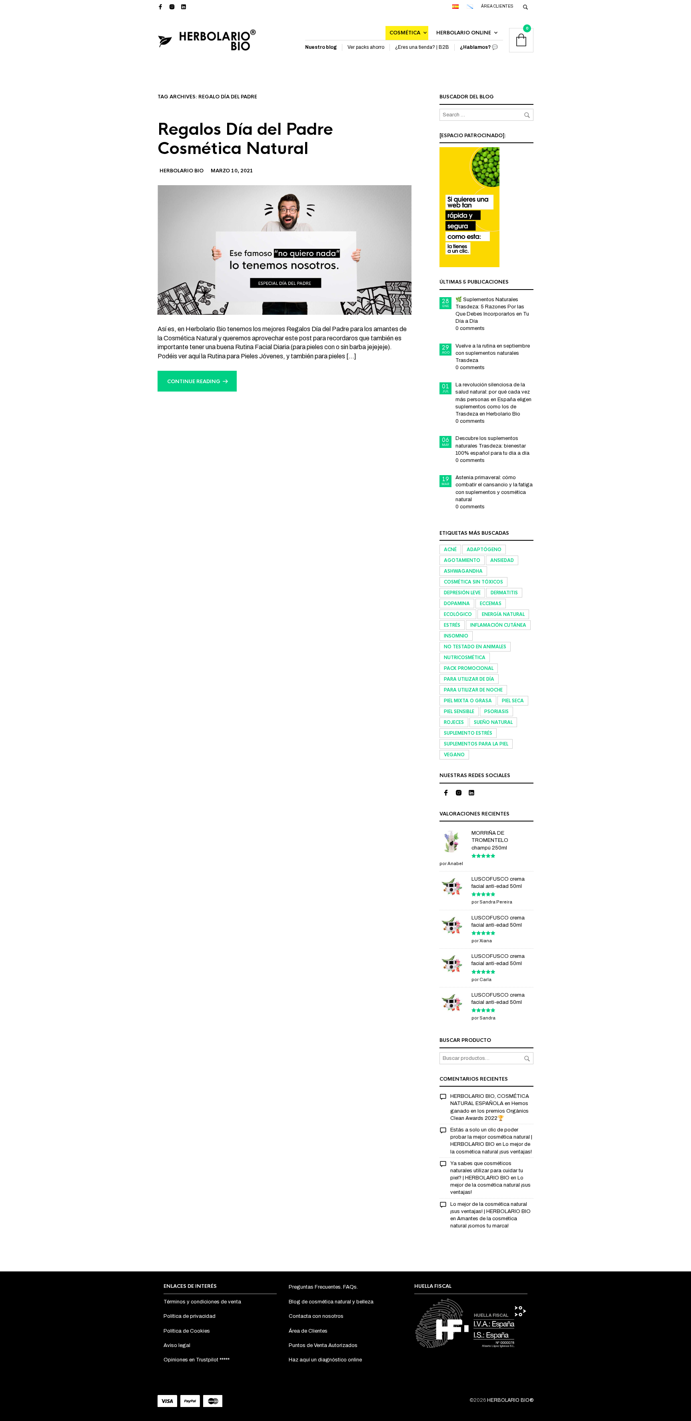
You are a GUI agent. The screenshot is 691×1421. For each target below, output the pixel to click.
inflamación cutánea (498, 625)
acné (450, 549)
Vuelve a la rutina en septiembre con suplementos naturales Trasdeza (492, 353)
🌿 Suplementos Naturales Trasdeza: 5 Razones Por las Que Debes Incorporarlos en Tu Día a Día (492, 310)
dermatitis (504, 593)
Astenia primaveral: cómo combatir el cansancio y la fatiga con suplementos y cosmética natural (494, 488)
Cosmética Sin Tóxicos (473, 582)
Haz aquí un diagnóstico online (325, 1360)
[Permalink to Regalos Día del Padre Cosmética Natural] (284, 249)
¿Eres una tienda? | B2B (422, 47)
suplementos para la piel (476, 744)
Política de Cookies (187, 1331)
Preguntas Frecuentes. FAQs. (323, 1287)
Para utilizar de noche (473, 690)
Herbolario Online (463, 33)
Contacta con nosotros (316, 1316)
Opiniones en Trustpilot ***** (197, 1360)
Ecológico (458, 614)
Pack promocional (468, 668)
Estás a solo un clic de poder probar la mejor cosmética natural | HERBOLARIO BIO (491, 1137)
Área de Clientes (308, 1331)
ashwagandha (463, 571)
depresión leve (462, 593)
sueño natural (493, 722)
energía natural (503, 614)
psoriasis (496, 711)
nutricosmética (464, 657)
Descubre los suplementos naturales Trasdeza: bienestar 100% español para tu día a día (492, 446)
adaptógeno (484, 549)
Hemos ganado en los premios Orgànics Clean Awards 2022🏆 (489, 1111)
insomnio (456, 636)
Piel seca (513, 701)
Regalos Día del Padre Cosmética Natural (245, 139)
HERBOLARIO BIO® (510, 1400)
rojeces (454, 722)
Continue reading (193, 381)
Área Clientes (497, 6)
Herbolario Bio (182, 171)
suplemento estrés (468, 733)
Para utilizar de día (469, 679)
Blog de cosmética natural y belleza (331, 1302)
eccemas (490, 603)
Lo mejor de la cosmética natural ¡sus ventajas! (490, 1185)
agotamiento (462, 560)
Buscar (527, 1058)
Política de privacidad (190, 1316)
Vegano (454, 754)
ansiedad (502, 560)
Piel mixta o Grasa (468, 701)
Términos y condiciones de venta (202, 1302)
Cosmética (404, 33)
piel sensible (459, 711)
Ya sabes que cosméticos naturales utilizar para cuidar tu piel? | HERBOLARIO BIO (486, 1171)
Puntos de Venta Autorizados (323, 1345)
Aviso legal (177, 1345)
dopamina (457, 603)
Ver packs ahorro (365, 47)
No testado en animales (475, 647)
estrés (452, 625)
